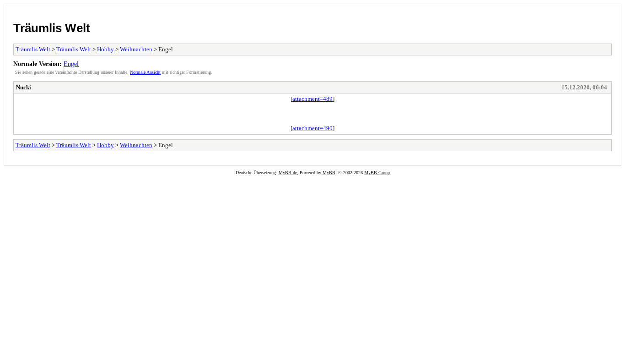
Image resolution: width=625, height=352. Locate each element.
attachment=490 (312, 128)
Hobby (105, 49)
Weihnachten (136, 49)
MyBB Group (377, 172)
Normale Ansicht (145, 72)
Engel (71, 63)
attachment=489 (312, 98)
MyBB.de (288, 172)
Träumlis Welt (51, 28)
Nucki (23, 87)
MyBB (329, 172)
